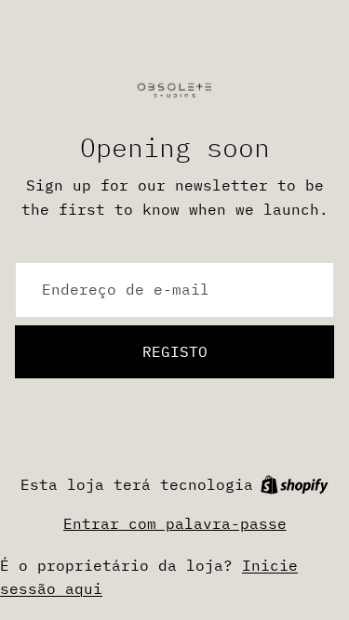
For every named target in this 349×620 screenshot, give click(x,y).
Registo (175, 351)
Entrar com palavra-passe (175, 523)
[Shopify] (295, 485)
